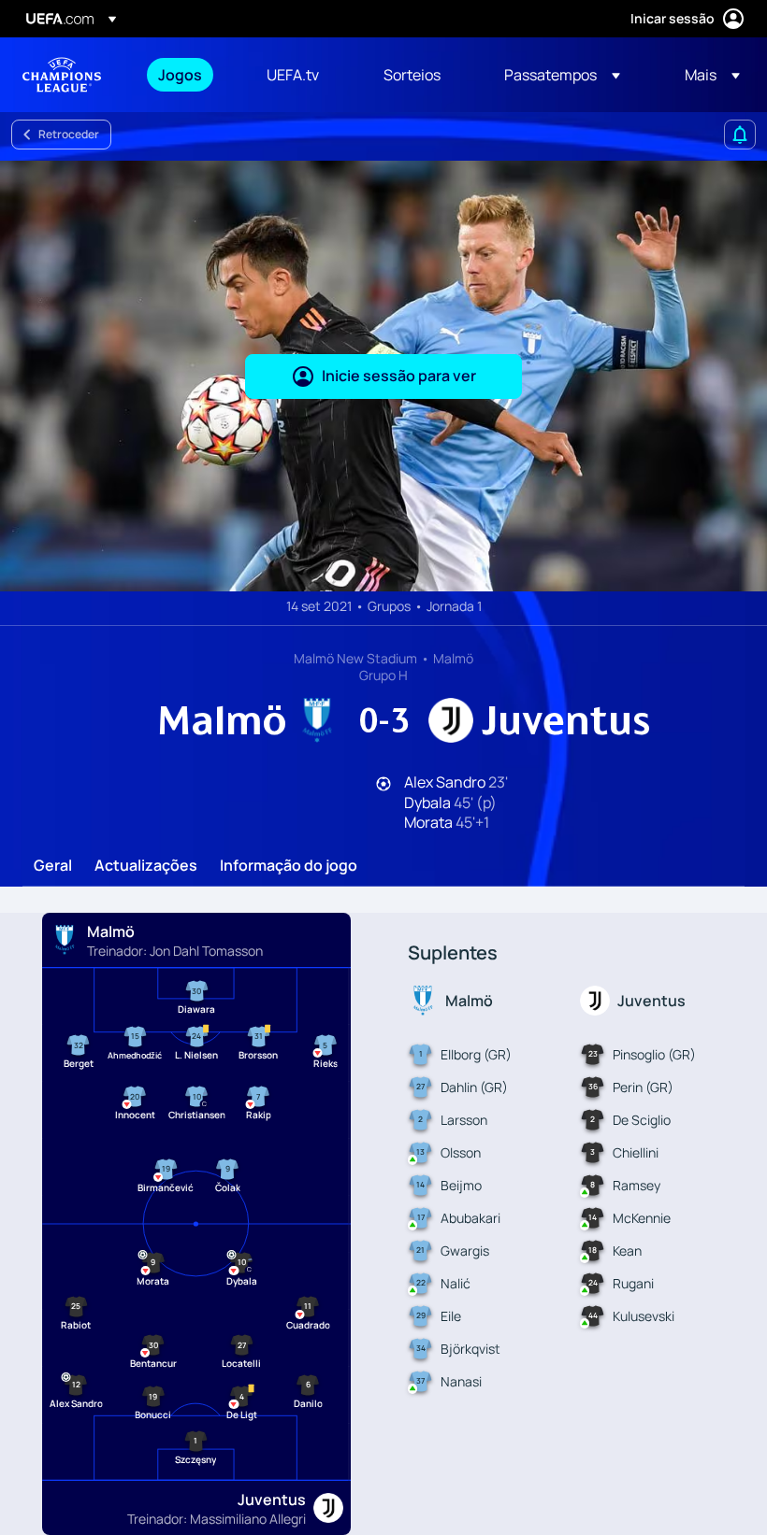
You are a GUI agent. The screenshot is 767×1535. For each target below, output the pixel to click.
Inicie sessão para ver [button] (399, 375)
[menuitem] (189, 74)
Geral (53, 866)
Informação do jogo (288, 866)
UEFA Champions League (61, 74)
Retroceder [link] (68, 134)
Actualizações (145, 866)
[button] (562, 74)
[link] (180, 74)
